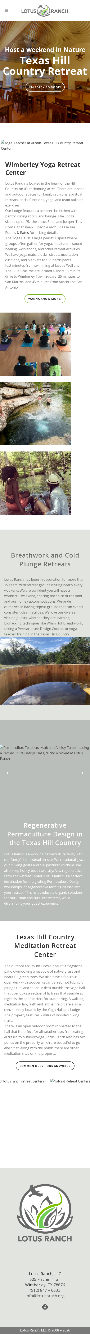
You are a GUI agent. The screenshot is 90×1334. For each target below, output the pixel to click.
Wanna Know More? (45, 299)
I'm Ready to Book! (45, 87)
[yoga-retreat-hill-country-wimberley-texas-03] (45, 344)
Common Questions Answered (45, 1066)
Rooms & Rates (17, 232)
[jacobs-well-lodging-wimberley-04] (45, 413)
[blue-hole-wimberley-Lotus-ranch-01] (45, 483)
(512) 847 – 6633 (45, 1290)
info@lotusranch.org (45, 1295)
